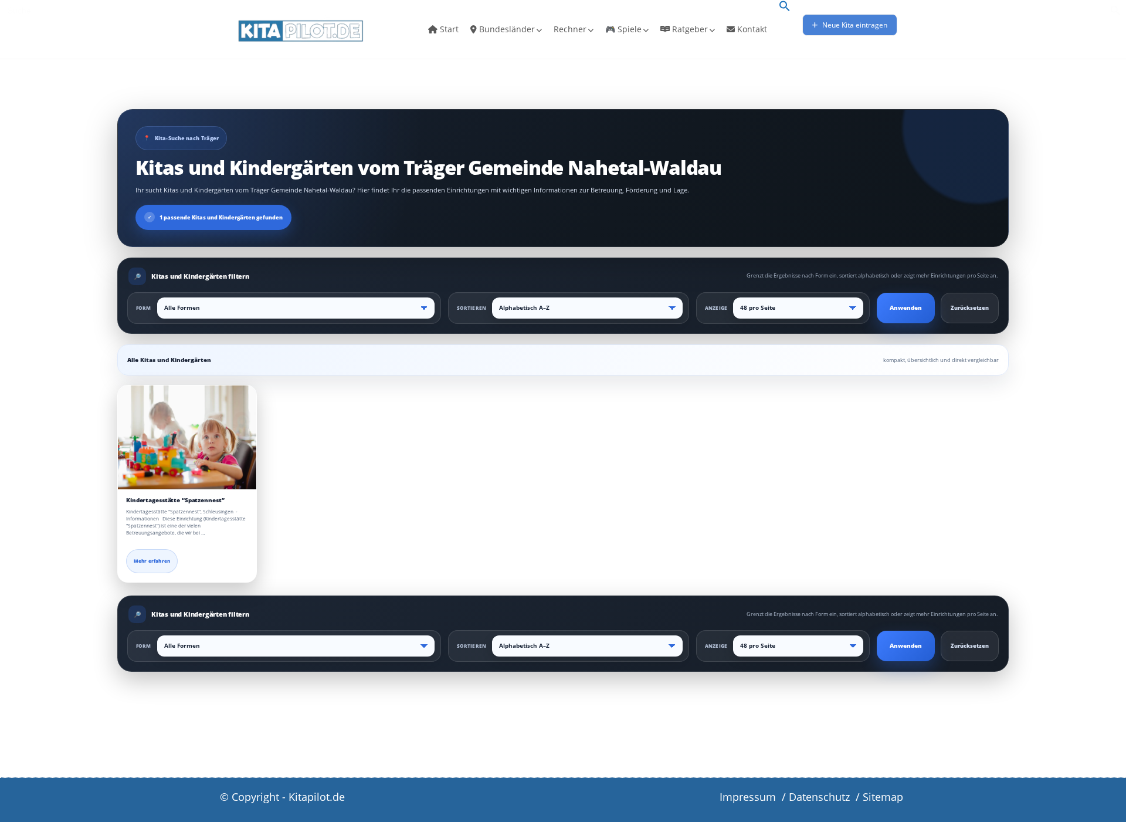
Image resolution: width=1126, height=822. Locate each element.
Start (448, 29)
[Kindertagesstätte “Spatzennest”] (187, 437)
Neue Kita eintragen (853, 25)
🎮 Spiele (623, 29)
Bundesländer (506, 29)
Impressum (748, 797)
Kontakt (751, 29)
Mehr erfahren (152, 561)
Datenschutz (819, 797)
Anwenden (906, 308)
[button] (785, 7)
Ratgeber (689, 29)
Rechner (570, 29)
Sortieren (471, 308)
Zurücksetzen (970, 308)
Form (143, 308)
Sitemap (883, 797)
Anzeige (716, 308)
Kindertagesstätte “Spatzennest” (175, 500)
